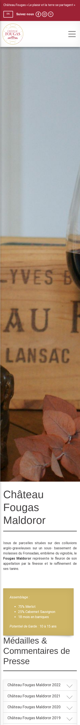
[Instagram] (44, 14)
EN (8, 13)
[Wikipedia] (51, 14)
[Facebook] (38, 14)
